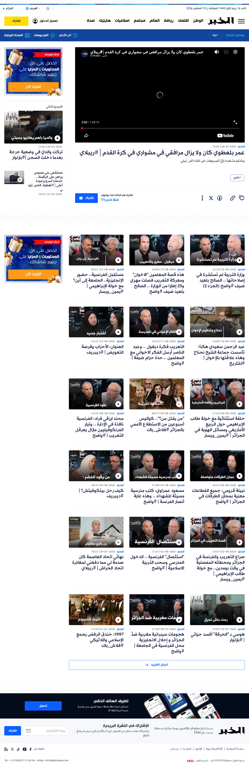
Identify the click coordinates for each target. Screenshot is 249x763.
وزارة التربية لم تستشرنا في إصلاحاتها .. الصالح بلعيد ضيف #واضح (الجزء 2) (220, 280)
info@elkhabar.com (56, 761)
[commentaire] (241, 198)
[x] (211, 198)
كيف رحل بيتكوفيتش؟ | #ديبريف (101, 493)
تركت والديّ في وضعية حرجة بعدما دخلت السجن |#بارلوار (36, 155)
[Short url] (232, 198)
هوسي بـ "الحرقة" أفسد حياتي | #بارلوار (218, 637)
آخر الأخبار (65, 35)
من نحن (174, 749)
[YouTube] (24, 749)
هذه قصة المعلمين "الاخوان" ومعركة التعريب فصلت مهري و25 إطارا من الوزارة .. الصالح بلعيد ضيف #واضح (157, 283)
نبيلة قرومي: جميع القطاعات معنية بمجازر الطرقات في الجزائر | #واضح (218, 496)
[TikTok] (18, 749)
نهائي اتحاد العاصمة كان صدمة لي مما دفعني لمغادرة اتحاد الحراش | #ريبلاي (98, 562)
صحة (91, 20)
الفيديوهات (41, 35)
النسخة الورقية (13, 35)
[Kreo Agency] (191, 761)
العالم (155, 20)
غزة (215, 35)
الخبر (236, 177)
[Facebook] (31, 749)
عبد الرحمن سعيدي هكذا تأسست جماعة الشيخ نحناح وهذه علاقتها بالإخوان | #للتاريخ (219, 355)
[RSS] (6, 749)
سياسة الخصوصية (235, 749)
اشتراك (13, 730)
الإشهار (198, 749)
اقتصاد (183, 20)
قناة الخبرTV (110, 200)
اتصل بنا (187, 749)
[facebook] (219, 198)
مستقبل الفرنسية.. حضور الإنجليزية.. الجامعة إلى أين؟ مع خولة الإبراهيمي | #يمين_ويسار (98, 283)
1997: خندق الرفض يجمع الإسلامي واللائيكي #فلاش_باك (100, 640)
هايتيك (105, 20)
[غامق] (53, 8)
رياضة (169, 20)
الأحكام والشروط (214, 749)
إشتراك (89, 198)
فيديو (241, 146)
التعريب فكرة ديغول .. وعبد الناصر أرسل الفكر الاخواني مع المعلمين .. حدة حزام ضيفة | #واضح (157, 355)
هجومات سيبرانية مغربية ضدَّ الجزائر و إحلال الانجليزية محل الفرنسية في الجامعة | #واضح (157, 643)
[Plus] (202, 198)
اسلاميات (122, 20)
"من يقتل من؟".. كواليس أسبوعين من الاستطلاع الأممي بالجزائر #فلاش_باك (157, 424)
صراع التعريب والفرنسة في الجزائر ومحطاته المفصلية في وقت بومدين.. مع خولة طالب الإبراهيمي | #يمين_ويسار (220, 568)
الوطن (198, 20)
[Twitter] (12, 749)
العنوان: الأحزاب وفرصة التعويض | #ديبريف (103, 350)
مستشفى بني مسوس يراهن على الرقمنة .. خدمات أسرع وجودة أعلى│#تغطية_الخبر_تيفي (45, 181)
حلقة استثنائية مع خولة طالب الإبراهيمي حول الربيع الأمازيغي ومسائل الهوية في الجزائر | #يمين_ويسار (217, 427)
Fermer (241, 21)
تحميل (43, 706)
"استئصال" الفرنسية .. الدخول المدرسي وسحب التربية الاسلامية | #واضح (157, 562)
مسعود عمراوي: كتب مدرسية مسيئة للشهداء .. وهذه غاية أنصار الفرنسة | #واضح (157, 496)
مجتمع (139, 20)
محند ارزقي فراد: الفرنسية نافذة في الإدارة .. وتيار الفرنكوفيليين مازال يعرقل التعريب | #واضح (99, 427)
